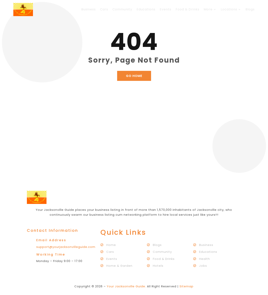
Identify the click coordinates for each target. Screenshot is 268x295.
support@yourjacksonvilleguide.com (65, 247)
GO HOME (134, 76)
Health (204, 259)
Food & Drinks (187, 9)
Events (165, 9)
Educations (146, 9)
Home (111, 245)
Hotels (158, 266)
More (208, 9)
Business (88, 9)
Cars (104, 9)
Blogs (250, 9)
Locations (229, 9)
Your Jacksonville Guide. (126, 286)
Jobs (203, 266)
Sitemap (186, 286)
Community (122, 9)
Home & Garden (119, 266)
